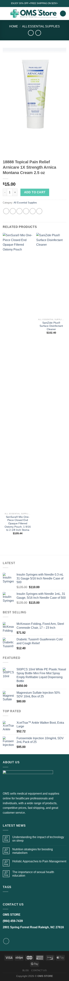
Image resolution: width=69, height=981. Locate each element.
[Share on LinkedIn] (39, 211)
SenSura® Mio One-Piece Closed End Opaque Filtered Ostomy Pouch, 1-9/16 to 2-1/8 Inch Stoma (18, 524)
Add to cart (35, 192)
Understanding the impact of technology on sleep (38, 838)
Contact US (39, 970)
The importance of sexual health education (33, 873)
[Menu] (5, 13)
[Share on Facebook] (13, 211)
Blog (25, 970)
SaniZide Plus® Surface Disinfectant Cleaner (51, 326)
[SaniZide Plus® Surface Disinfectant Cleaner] (51, 274)
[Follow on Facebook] (6, 941)
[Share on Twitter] (19, 211)
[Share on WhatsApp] (6, 211)
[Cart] (63, 14)
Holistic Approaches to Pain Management (39, 861)
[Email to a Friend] (26, 211)
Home (13, 26)
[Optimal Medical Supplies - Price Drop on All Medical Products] (33, 13)
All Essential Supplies (41, 26)
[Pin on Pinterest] (33, 211)
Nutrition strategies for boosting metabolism (32, 851)
